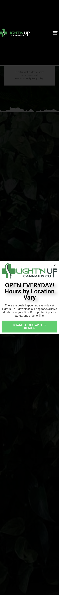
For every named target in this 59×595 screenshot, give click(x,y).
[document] (29, 297)
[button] (55, 33)
